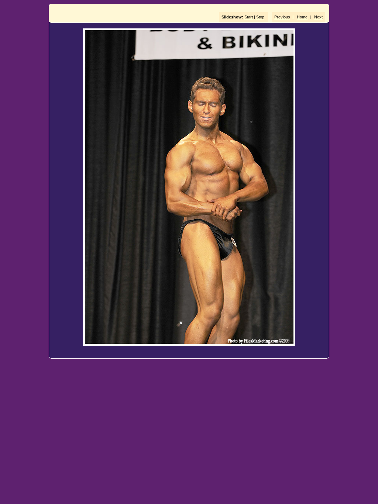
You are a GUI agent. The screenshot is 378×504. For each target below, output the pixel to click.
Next (318, 17)
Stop (260, 17)
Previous (282, 17)
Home (302, 17)
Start (248, 17)
